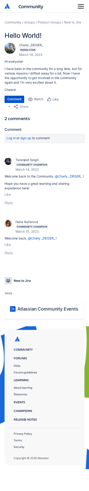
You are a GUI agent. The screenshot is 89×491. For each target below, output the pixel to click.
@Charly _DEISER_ (68, 176)
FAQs (17, 366)
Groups (29, 22)
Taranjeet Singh (27, 160)
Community (30, 6)
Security (19, 447)
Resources (20, 394)
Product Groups (49, 22)
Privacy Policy (23, 433)
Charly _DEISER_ (31, 45)
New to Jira (72, 22)
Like (8, 194)
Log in (11, 138)
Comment (14, 99)
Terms (18, 440)
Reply (9, 203)
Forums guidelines (25, 372)
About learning (23, 387)
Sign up (25, 138)
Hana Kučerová (27, 222)
